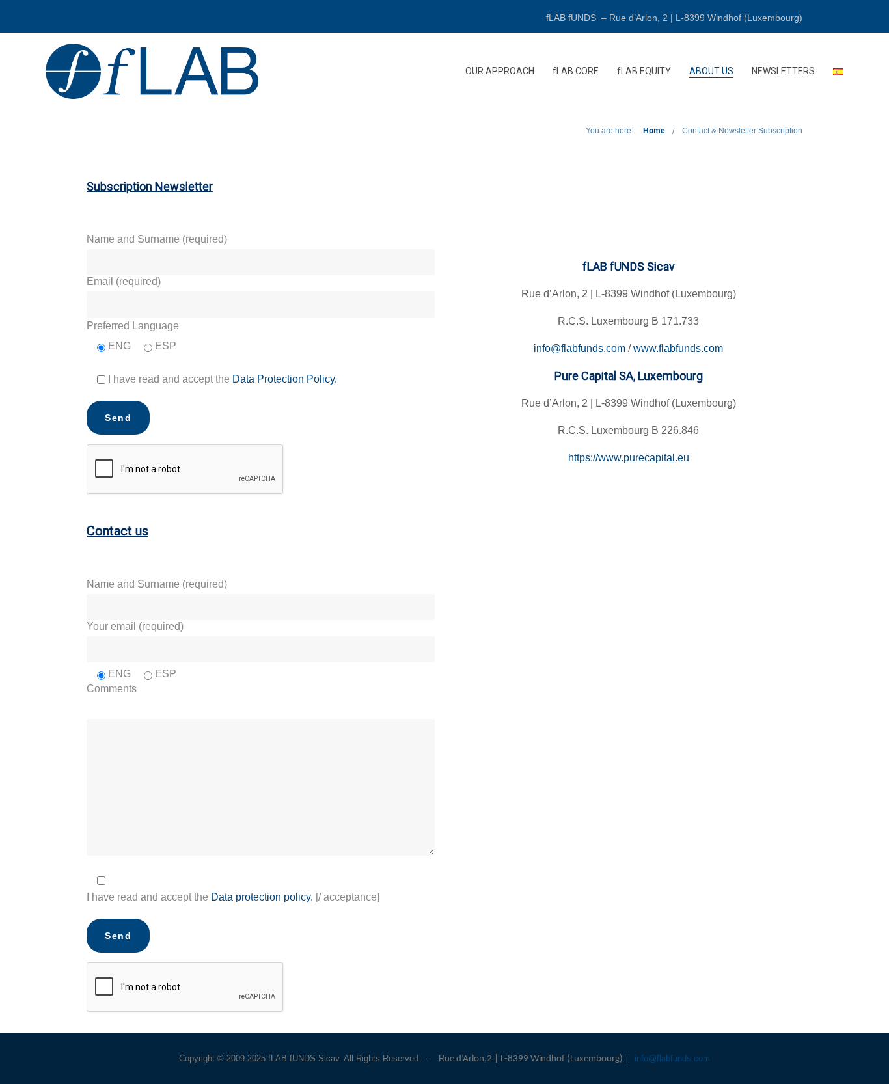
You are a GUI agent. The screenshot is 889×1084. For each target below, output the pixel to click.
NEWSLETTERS (783, 71)
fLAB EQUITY (644, 71)
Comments (112, 688)
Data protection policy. (263, 896)
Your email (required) (135, 626)
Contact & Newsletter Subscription (742, 130)
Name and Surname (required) (157, 239)
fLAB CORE (576, 71)
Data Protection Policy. (284, 379)
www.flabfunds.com (678, 348)
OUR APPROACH (499, 71)
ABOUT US (711, 71)
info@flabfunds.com (579, 348)
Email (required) (124, 281)
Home (654, 130)
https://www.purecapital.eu (628, 457)
